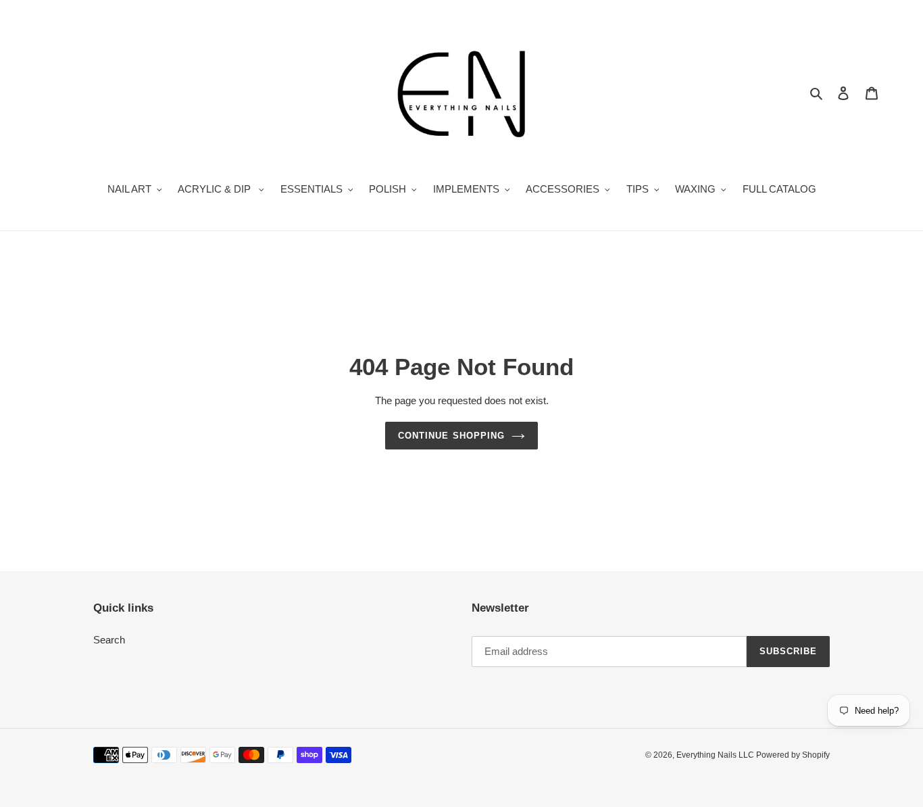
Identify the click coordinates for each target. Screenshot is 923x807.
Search (109, 639)
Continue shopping (451, 436)
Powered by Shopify (793, 755)
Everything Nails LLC (716, 755)
